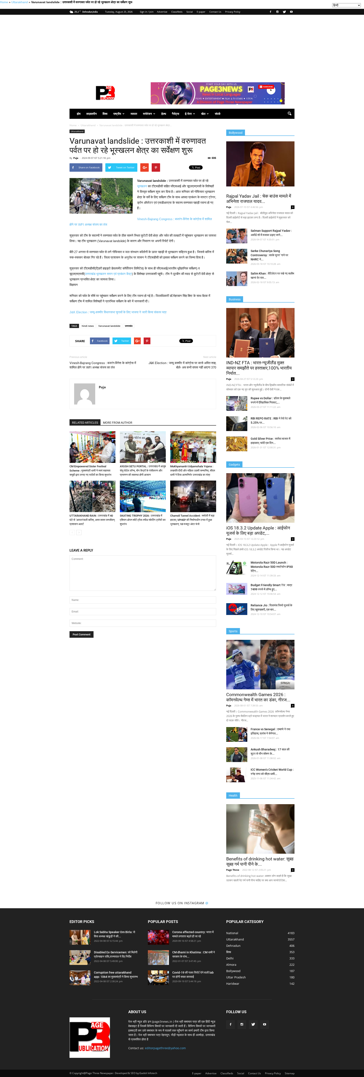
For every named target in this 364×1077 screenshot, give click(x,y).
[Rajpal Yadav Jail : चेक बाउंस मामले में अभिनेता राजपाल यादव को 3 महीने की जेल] (260, 163)
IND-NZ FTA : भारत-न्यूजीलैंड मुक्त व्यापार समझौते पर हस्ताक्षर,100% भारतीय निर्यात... (259, 368)
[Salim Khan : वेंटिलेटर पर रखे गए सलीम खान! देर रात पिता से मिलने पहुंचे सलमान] (236, 278)
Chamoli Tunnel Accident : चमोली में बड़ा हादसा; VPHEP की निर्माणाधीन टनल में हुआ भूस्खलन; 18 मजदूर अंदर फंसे (192, 520)
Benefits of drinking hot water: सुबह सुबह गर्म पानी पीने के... (259, 861)
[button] (289, 114)
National (232, 933)
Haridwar (232, 984)
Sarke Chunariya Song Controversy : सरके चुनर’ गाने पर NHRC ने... (269, 255)
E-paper (201, 11)
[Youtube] (291, 11)
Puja (75, 157)
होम (78, 114)
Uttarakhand (19, 2)
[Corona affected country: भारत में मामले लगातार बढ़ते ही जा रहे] (158, 937)
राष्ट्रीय (117, 114)
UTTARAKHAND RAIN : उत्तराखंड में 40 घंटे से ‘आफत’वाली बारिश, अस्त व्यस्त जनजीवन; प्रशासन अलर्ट (92, 520)
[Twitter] (284, 11)
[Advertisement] (182, 46)
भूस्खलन (142, 186)
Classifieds (176, 11)
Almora (231, 965)
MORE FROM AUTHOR (117, 422)
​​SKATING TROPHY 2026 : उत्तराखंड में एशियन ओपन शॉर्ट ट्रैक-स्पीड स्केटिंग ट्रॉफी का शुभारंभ (143, 520)
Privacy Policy (232, 11)
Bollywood (233, 971)
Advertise (162, 11)
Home (4, 2)
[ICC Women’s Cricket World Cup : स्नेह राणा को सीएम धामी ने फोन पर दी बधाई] (236, 775)
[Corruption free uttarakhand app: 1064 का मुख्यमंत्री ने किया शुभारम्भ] (80, 977)
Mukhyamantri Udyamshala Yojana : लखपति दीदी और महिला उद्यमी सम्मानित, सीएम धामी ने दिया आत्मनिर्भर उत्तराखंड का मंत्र (192, 470)
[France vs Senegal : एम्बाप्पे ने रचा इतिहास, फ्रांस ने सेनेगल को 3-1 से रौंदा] (236, 734)
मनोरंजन (147, 114)
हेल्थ (163, 114)
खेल (203, 114)
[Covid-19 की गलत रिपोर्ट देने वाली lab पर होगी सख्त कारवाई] (158, 977)
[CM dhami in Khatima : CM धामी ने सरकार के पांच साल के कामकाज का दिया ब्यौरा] (158, 957)
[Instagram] (277, 11)
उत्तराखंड (128, 325)
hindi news (88, 325)
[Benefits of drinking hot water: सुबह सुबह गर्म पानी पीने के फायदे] (260, 829)
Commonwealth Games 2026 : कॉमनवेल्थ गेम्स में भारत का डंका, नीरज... (258, 697)
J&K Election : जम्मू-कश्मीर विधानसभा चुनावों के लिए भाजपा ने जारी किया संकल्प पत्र (118, 312)
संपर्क (217, 114)
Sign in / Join (147, 11)
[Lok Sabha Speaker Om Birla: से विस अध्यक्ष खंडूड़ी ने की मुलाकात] (80, 937)
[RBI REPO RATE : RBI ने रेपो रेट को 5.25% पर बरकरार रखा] (236, 423)
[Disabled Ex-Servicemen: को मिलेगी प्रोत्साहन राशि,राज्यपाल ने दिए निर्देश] (80, 957)
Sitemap (289, 1073)
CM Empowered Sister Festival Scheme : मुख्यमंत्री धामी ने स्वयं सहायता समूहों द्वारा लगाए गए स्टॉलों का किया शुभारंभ (90, 470)
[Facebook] (270, 11)
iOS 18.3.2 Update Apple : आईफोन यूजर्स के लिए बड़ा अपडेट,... (258, 530)
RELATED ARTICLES (85, 422)
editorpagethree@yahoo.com (165, 1048)
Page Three (232, 869)
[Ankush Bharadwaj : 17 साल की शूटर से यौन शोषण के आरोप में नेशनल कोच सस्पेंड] (236, 754)
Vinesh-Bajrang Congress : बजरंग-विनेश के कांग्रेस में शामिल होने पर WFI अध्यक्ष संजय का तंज (103, 365)
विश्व (105, 114)
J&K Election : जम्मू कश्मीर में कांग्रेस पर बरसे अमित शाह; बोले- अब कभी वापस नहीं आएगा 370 (182, 365)
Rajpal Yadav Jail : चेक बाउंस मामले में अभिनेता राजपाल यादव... (258, 199)
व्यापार (134, 114)
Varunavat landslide (109, 325)
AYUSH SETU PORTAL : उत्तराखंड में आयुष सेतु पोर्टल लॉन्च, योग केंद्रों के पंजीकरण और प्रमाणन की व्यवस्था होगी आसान (143, 470)
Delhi (230, 958)
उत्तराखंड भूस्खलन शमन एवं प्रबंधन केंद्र (108, 274)
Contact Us (215, 11)
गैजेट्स (175, 114)
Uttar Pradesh (236, 977)
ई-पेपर (188, 114)
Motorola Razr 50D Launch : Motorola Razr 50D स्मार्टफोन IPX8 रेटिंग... (272, 567)
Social (189, 11)
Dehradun (233, 946)
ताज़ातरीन (91, 114)
